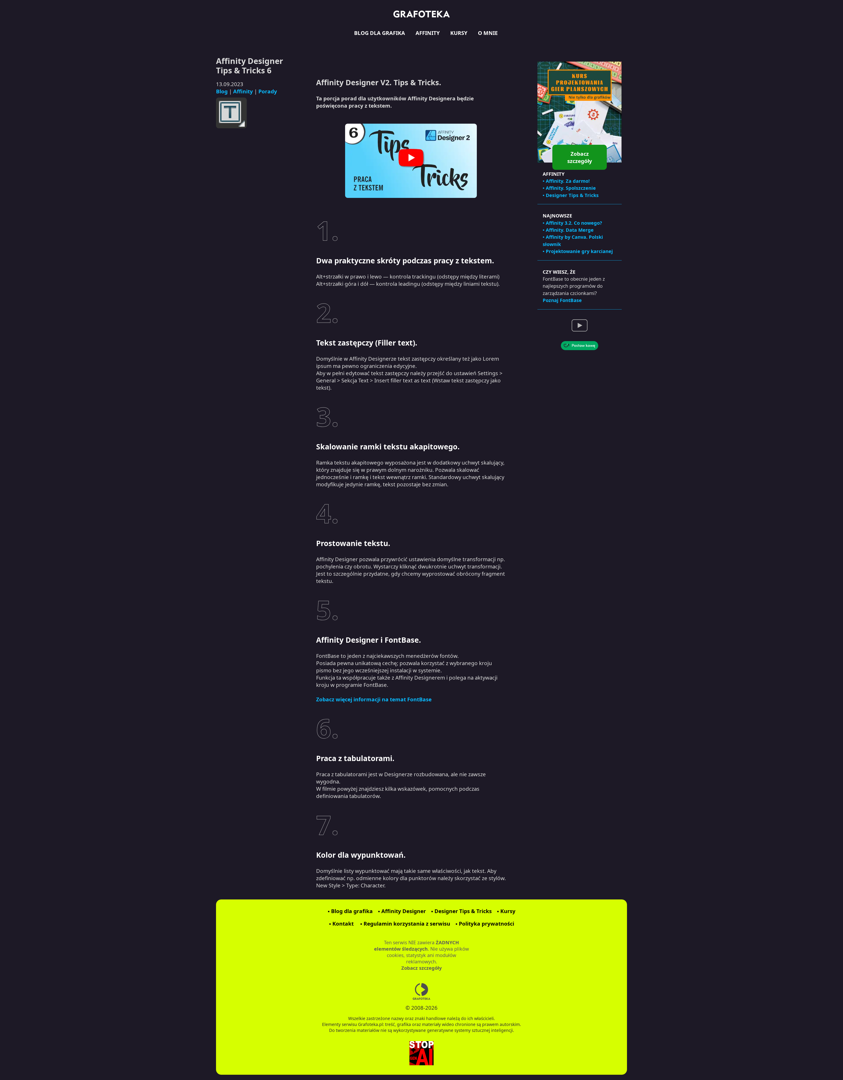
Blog (222, 91)
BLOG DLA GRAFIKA (379, 32)
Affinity (243, 91)
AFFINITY (428, 32)
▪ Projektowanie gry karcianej (578, 251)
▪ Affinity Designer (402, 911)
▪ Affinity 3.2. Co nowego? (572, 223)
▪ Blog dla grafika (350, 911)
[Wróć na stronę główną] (421, 14)
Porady (267, 91)
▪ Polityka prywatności (485, 923)
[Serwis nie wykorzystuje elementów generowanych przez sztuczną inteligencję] (421, 1054)
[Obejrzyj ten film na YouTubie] (411, 161)
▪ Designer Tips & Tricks (571, 195)
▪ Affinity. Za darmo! (566, 181)
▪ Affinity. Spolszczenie (569, 188)
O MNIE (488, 32)
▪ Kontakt (341, 923)
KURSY (458, 32)
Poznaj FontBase (562, 300)
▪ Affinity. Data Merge (568, 230)
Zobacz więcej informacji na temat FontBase (374, 699)
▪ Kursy (506, 911)
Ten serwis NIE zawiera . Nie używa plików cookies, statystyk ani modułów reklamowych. (421, 955)
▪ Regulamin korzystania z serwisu (405, 923)
